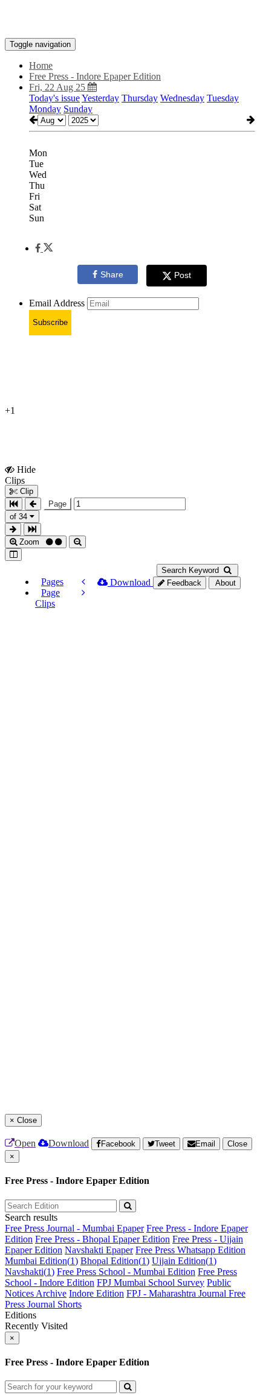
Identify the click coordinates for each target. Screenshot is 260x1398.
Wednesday (182, 98)
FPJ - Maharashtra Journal (177, 1293)
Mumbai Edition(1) (41, 1261)
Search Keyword (191, 570)
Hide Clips (20, 474)
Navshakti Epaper (99, 1250)
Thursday (140, 98)
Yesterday (100, 98)
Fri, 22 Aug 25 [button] (58, 87)
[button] (44, 248)
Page (57, 503)
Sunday (78, 109)
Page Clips (47, 598)
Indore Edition (96, 1293)
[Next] (83, 592)
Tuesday (223, 98)
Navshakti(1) (29, 1272)
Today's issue (54, 98)
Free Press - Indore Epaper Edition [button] (95, 76)
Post (182, 275)
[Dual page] (13, 554)
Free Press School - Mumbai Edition (126, 1272)
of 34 (20, 516)
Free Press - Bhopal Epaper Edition (102, 1239)
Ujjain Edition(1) (184, 1261)
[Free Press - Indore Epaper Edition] (130, 20)
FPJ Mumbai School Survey (150, 1282)
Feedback (182, 582)
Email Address (57, 303)
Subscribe (50, 322)
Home (41, 65)
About (224, 582)
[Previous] (83, 582)
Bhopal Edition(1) (114, 1261)
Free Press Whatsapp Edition (190, 1250)
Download (130, 582)
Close (237, 1143)
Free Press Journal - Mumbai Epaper (74, 1228)
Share (111, 274)
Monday (45, 109)
